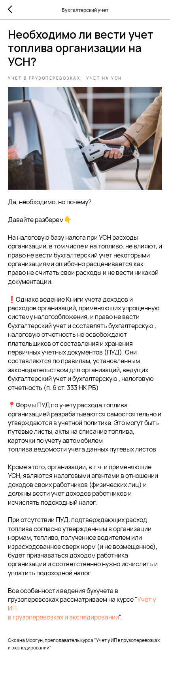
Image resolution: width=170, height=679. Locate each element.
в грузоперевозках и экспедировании (63, 617)
